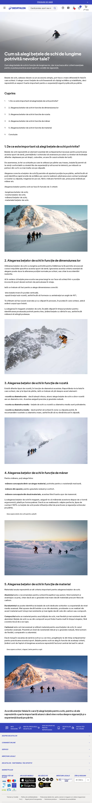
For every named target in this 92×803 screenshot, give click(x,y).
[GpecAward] (44, 787)
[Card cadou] (9, 786)
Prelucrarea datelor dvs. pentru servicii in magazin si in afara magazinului (62, 797)
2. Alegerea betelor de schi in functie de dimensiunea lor (34, 108)
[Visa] (4, 781)
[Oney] (4, 790)
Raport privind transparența (33, 799)
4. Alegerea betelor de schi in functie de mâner (29, 121)
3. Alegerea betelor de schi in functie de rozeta (29, 114)
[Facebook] (39, 780)
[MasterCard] (9, 781)
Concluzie (13, 134)
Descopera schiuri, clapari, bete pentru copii (24, 649)
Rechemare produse (51, 799)
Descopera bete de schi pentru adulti (21, 514)
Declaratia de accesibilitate (67, 799)
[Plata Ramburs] (9, 790)
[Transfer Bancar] (4, 786)
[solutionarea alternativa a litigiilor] (64, 781)
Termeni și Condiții (12, 797)
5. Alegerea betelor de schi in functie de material (30, 128)
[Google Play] (28, 786)
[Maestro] (14, 781)
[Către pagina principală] (17, 8)
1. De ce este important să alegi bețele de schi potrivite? (33, 101)
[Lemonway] (14, 790)
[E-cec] (14, 786)
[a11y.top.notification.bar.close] (87, 2)
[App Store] (28, 781)
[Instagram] (47, 780)
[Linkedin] (51, 780)
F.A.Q (20, 799)
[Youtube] (43, 780)
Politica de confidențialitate (29, 797)
